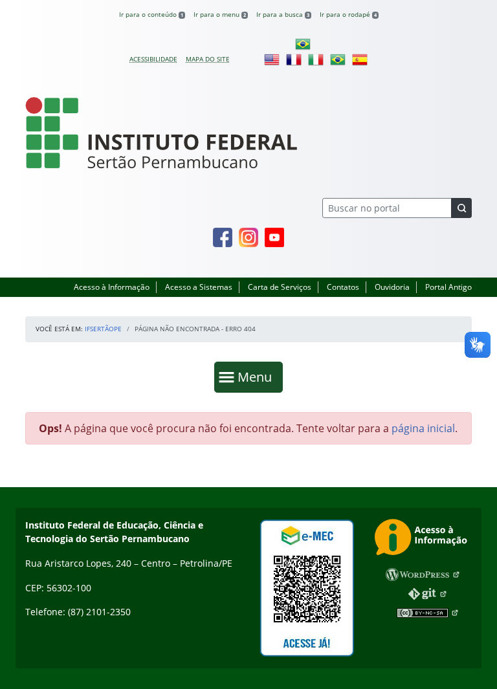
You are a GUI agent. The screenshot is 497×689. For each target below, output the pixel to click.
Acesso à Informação (111, 286)
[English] (272, 58)
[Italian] (316, 58)
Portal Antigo (448, 286)
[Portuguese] (303, 43)
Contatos (343, 286)
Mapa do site (208, 58)
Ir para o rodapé (348, 14)
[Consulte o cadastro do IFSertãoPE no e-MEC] (306, 588)
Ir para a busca (282, 14)
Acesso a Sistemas (198, 286)
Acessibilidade (153, 58)
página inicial (423, 428)
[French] (294, 58)
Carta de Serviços (279, 286)
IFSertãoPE (103, 328)
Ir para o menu (219, 14)
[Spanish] (360, 58)
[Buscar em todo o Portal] (461, 208)
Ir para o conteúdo (151, 14)
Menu (258, 376)
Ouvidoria (392, 286)
